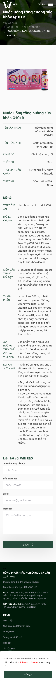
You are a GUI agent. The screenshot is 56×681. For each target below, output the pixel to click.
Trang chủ (10, 23)
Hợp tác (7, 642)
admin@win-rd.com (28, 581)
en (43, 4)
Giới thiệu (8, 620)
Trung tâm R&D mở (12, 637)
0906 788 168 (30, 586)
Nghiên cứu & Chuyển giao (23, 27)
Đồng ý (28, 674)
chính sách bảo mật (28, 662)
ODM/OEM (8, 631)
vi (39, 4)
